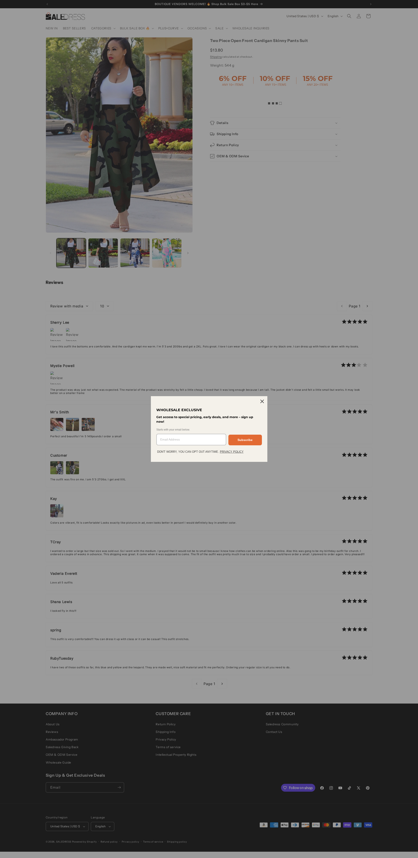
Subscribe (245, 440)
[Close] (262, 401)
